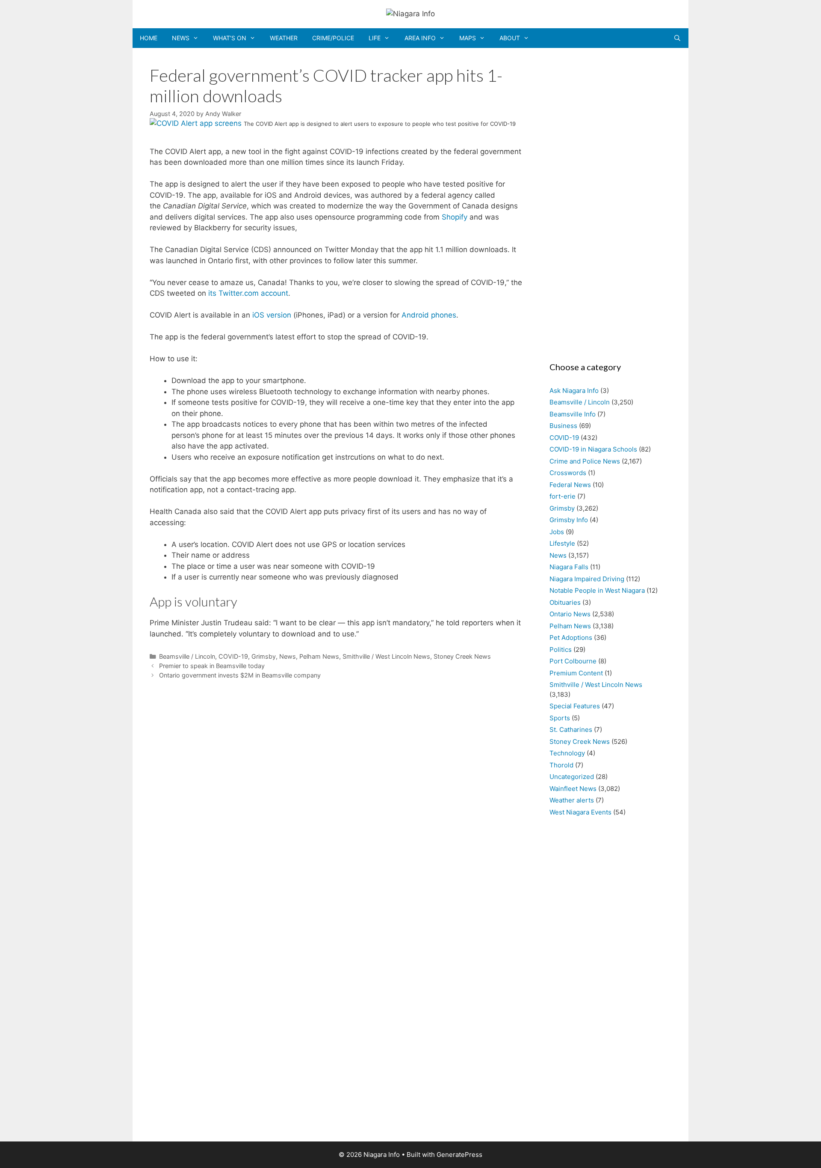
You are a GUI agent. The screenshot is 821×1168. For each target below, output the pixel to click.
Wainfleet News (573, 789)
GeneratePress (459, 1154)
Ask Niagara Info (574, 390)
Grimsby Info (568, 520)
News (180, 38)
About (509, 38)
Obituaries (565, 602)
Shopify (454, 217)
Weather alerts (571, 800)
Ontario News (570, 614)
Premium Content (576, 673)
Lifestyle (562, 543)
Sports (559, 718)
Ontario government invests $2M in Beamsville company (240, 675)
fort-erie (562, 496)
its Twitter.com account (248, 293)
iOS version (271, 315)
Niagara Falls (568, 567)
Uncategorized (571, 777)
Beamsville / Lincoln (187, 656)
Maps (467, 38)
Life (375, 38)
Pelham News (319, 656)
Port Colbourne (573, 661)
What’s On (229, 38)
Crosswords (567, 473)
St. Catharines (570, 729)
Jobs (556, 532)
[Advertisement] (606, 202)
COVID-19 (233, 656)
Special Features (574, 706)
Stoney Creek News (462, 656)
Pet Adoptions (570, 637)
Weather (284, 38)
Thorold (561, 765)
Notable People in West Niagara (597, 590)
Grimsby (263, 656)
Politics (560, 649)
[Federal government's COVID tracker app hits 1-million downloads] (197, 123)
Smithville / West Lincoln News (386, 656)
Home (148, 38)
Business (563, 426)
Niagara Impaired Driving (586, 579)
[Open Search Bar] (677, 38)
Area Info (420, 38)
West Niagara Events (580, 812)
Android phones (429, 315)
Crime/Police (333, 38)
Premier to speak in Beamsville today (212, 665)
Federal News (570, 485)
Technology (567, 753)
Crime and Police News (584, 461)
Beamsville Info (572, 414)
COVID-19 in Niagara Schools (593, 449)
